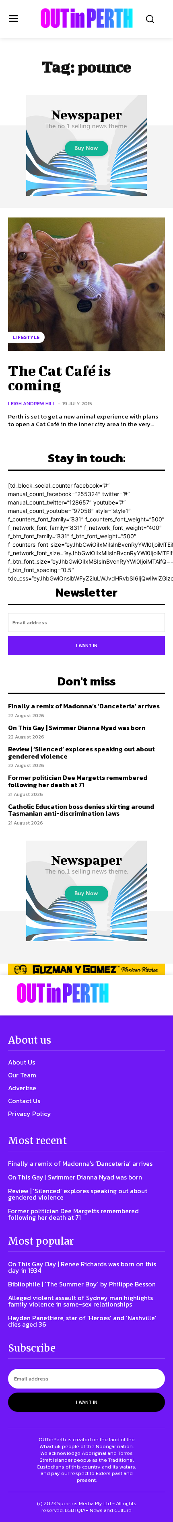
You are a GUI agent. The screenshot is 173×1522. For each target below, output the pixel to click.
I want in (86, 645)
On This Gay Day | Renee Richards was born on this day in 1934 (82, 1267)
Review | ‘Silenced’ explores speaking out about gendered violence (81, 752)
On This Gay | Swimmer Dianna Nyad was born (77, 727)
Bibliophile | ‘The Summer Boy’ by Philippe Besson (82, 1284)
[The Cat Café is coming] (86, 284)
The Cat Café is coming (59, 377)
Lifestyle (26, 337)
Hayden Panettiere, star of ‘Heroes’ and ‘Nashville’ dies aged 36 (82, 1321)
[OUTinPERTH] (87, 18)
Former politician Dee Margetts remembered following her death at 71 (77, 781)
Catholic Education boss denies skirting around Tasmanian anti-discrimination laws (81, 810)
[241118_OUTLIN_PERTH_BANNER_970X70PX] (86, 969)
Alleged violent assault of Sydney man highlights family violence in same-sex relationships (80, 1301)
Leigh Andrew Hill (32, 403)
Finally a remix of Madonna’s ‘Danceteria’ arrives (84, 706)
